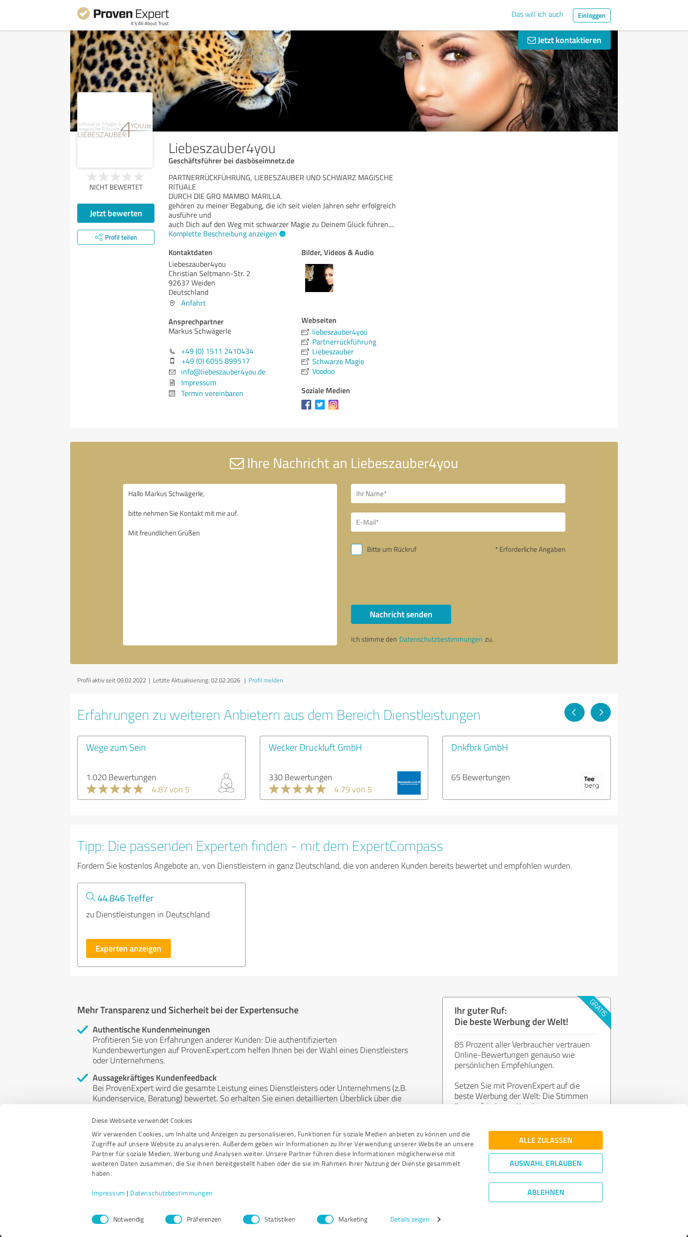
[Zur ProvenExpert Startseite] (123, 18)
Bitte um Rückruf (392, 549)
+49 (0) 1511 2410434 (217, 351)
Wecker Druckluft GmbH (315, 747)
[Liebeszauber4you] (115, 130)
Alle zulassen (545, 1140)
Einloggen (592, 15)
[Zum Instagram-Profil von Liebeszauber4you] (335, 409)
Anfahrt (193, 303)
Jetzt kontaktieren (568, 40)
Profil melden (266, 680)
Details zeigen (409, 1219)
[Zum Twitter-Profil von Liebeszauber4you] (322, 409)
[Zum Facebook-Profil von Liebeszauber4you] (308, 409)
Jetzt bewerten (116, 213)
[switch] (173, 1219)
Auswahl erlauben (546, 1163)
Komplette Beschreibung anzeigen (222, 233)
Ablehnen (545, 1192)
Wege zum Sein (116, 747)
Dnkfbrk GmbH (479, 747)
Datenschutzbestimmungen (171, 1193)
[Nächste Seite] (601, 712)
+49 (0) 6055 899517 (216, 361)
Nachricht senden (401, 614)
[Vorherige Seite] (574, 712)
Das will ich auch (538, 14)
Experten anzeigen (128, 948)
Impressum (108, 1193)
